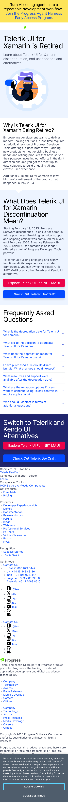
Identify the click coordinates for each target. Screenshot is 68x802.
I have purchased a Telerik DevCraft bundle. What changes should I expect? (29, 366)
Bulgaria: (23, 578)
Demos (7, 508)
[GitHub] (9, 611)
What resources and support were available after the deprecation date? (27, 377)
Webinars (9, 525)
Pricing (7, 495)
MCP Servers (8, 485)
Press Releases (12, 691)
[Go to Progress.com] (10, 661)
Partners (8, 531)
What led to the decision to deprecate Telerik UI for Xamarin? (28, 344)
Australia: (23, 581)
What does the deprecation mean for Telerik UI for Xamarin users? (27, 355)
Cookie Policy (46, 773)
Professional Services (16, 528)
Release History (13, 515)
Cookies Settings (34, 795)
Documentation (12, 512)
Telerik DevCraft (10, 472)
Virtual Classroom (14, 535)
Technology (10, 684)
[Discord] (9, 615)
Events (7, 538)
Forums (7, 518)
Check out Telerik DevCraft (34, 294)
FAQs (6, 541)
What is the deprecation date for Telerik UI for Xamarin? (31, 333)
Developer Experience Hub (20, 505)
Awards (8, 688)
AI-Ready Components (31, 485)
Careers (8, 698)
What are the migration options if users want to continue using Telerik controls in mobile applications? (30, 391)
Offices (7, 701)
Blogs (6, 522)
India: (21, 574)
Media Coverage (13, 694)
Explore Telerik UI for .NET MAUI (34, 283)
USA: (21, 568)
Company (9, 681)
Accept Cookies (34, 786)
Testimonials (11, 555)
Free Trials (9, 492)
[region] (34, 778)
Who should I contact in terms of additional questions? (24, 403)
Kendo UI (5, 479)
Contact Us (10, 565)
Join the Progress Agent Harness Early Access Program (34, 15)
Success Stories (13, 551)
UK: (21, 571)
